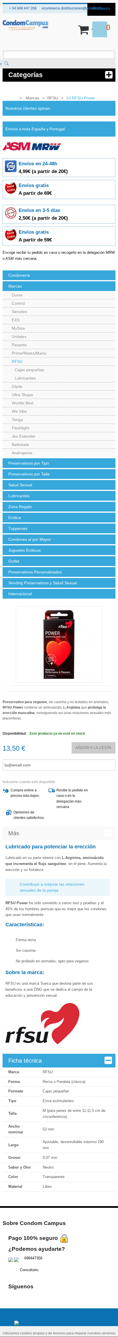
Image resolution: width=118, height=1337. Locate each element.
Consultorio (29, 1270)
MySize (18, 328)
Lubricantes (25, 378)
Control (18, 303)
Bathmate (20, 444)
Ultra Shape (22, 394)
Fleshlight (20, 428)
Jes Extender (24, 436)
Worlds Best (23, 403)
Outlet (13, 561)
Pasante (19, 345)
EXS (15, 320)
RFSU (17, 361)
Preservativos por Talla (29, 474)
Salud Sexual (20, 485)
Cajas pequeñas (29, 369)
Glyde (17, 386)
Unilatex (19, 336)
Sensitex (19, 311)
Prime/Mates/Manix (29, 353)
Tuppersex (17, 528)
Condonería (19, 275)
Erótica (14, 517)
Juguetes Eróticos (24, 550)
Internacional (20, 593)
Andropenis (22, 453)
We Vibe (19, 411)
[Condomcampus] (25, 25)
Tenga (17, 419)
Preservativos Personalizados (35, 572)
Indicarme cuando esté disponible (29, 782)
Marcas (15, 286)
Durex (17, 295)
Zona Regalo (20, 506)
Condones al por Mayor (29, 539)
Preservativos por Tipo (28, 463)
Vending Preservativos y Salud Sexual (42, 583)
